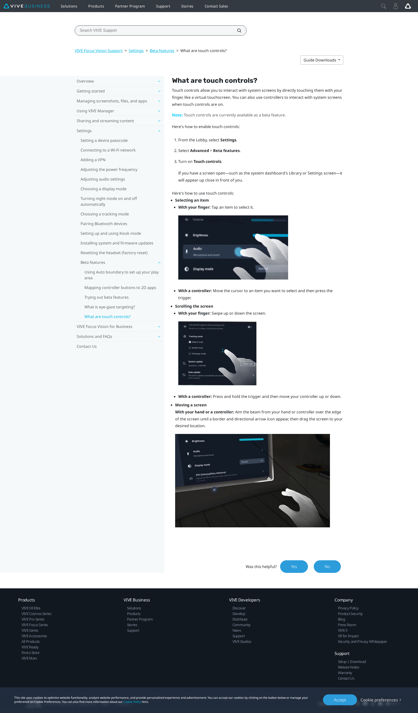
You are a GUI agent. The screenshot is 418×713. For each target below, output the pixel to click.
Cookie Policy (132, 702)
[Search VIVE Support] (236, 30)
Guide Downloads (320, 60)
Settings (136, 50)
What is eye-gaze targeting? (109, 307)
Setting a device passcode (104, 140)
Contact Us (87, 346)
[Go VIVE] (408, 6)
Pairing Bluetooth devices (104, 223)
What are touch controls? (107, 316)
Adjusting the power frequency (109, 169)
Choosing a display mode (104, 188)
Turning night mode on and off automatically (109, 201)
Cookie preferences (379, 700)
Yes (294, 566)
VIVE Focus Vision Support (99, 50)
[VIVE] (27, 6)
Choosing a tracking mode (105, 214)
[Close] (384, 6)
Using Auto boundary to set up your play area (121, 275)
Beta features (162, 50)
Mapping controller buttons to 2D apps (120, 287)
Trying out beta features (106, 297)
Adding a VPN (93, 159)
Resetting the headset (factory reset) (114, 252)
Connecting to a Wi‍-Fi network (108, 150)
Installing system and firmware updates (117, 243)
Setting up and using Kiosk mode (111, 233)
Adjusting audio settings (103, 179)
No (327, 566)
